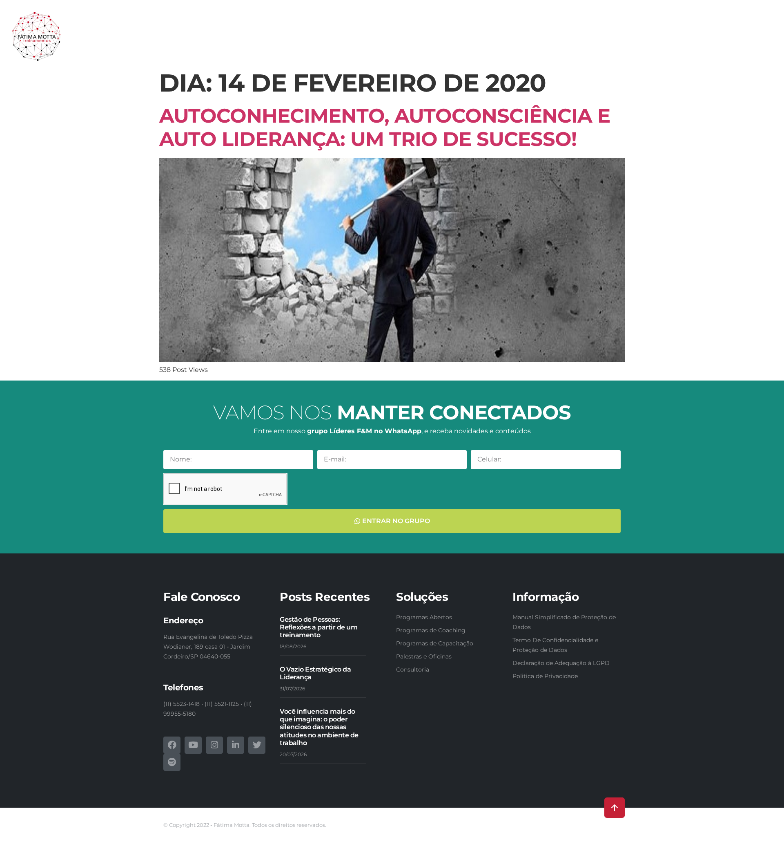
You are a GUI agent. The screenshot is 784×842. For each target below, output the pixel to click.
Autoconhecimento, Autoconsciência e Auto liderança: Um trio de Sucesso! (384, 127)
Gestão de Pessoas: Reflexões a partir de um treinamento (318, 627)
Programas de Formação (539, 40)
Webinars (663, 40)
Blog (718, 40)
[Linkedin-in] (235, 745)
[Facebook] (171, 745)
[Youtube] (193, 745)
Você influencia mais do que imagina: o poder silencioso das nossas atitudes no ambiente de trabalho (319, 727)
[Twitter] (256, 745)
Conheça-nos (298, 40)
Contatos (748, 40)
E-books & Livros (614, 40)
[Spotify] (171, 762)
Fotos (694, 40)
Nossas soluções (354, 40)
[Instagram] (214, 745)
